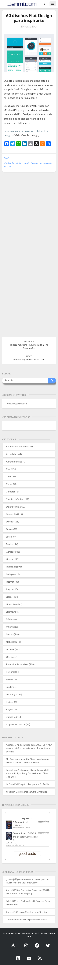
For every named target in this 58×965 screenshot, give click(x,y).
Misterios (11, 619)
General (10, 551)
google (26, 163)
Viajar (9, 709)
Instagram (11, 574)
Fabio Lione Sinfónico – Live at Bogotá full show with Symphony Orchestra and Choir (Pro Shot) (27, 773)
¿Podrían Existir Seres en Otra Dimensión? (27, 791)
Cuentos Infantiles (15, 499)
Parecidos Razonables (17, 664)
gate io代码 (12, 879)
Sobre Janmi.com (29, 933)
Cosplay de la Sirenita (36, 911)
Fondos (9, 544)
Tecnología (11, 694)
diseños (7, 163)
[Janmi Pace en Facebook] (37, 944)
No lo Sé (10, 649)
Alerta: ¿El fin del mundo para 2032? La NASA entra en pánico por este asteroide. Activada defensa (29, 748)
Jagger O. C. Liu (14, 911)
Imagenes (11, 566)
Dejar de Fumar (14, 506)
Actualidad (11, 454)
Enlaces (10, 529)
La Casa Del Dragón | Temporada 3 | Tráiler (28, 784)
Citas (8, 476)
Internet (10, 581)
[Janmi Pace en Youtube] (29, 957)
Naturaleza (11, 641)
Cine (8, 469)
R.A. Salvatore (12, 843)
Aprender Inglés (14, 461)
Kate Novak (18, 825)
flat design (17, 163)
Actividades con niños (17, 446)
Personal (10, 671)
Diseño (7, 158)
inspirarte (47, 163)
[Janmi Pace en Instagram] (26, 944)
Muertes (10, 626)
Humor (9, 559)
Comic (9, 484)
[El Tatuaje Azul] (9, 826)
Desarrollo (11, 514)
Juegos (9, 589)
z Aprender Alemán (15, 724)
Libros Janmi (12, 604)
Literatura (11, 611)
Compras (10, 491)
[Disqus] (29, 220)
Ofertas (10, 656)
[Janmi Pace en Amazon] (13, 944)
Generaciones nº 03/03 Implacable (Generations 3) (25, 836)
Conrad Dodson (14, 919)
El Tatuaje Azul (20, 822)
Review (9, 679)
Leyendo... (28, 818)
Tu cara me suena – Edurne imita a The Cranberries (29, 344)
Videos (9, 716)
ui (10, 166)
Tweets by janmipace (16, 403)
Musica (10, 634)
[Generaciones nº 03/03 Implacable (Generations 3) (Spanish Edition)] (9, 836)
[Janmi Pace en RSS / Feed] (40, 957)
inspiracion (36, 163)
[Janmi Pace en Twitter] (48, 944)
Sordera (10, 686)
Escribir (10, 536)
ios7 (6, 166)
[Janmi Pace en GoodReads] (18, 957)
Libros (9, 596)
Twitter (10, 701)
